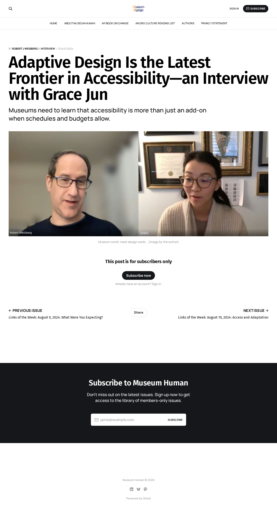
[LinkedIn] (131, 489)
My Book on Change (115, 23)
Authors (188, 23)
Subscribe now (138, 275)
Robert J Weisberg (25, 48)
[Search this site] (10, 8)
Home (53, 23)
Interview (48, 48)
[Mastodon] (145, 489)
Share (138, 312)
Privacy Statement (214, 23)
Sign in (234, 8)
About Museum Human (79, 23)
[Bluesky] (138, 489)
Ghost (147, 498)
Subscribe (257, 8)
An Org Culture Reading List (155, 23)
